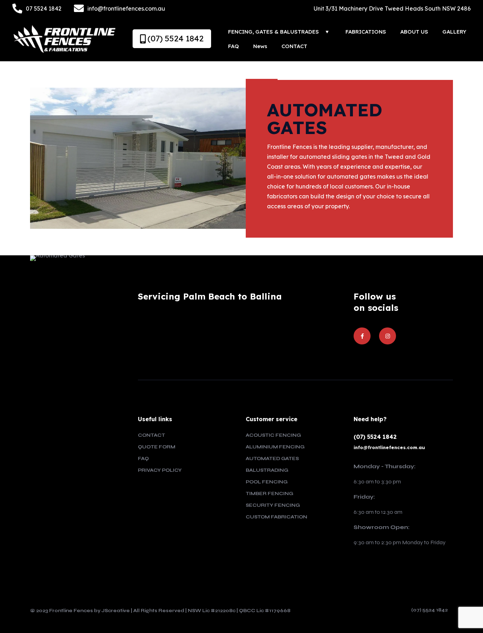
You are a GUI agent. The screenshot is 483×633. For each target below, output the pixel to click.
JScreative (115, 611)
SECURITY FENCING (273, 505)
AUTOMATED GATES (272, 458)
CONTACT (151, 435)
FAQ (143, 458)
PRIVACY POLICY (160, 470)
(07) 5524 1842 (375, 436)
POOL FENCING (266, 482)
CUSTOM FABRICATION (276, 517)
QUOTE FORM (156, 447)
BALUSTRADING (267, 470)
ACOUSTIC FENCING (273, 435)
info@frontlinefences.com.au (389, 447)
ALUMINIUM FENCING (275, 447)
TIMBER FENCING (269, 493)
